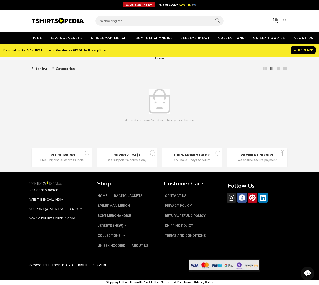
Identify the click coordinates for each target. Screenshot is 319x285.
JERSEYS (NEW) (195, 38)
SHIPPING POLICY (179, 226)
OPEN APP (305, 50)
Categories (65, 68)
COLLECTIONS (231, 38)
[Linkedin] (263, 197)
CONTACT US (175, 196)
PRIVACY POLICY (178, 206)
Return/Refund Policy (144, 282)
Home (159, 58)
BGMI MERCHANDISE (154, 38)
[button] (112, 226)
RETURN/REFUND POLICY (185, 216)
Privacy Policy (203, 282)
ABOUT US (303, 38)
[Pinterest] (252, 197)
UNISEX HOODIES (269, 38)
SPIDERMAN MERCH (109, 38)
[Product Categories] (275, 21)
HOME (36, 38)
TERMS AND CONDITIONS (185, 236)
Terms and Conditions (176, 282)
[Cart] (284, 21)
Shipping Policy (116, 282)
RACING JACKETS (66, 38)
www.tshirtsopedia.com (52, 218)
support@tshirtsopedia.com (55, 209)
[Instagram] (231, 197)
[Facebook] (242, 197)
